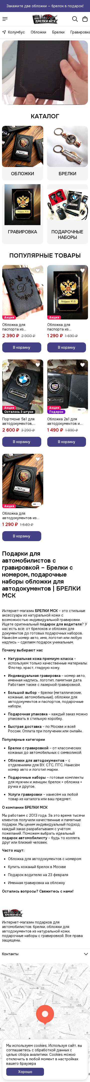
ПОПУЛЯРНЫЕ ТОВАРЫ (45, 255)
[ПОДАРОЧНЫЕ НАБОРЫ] (67, 204)
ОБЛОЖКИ (22, 173)
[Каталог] (5, 19)
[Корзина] (85, 19)
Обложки (38, 32)
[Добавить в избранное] (37, 270)
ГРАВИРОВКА (22, 232)
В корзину (21, 347)
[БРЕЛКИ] (67, 146)
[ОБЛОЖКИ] (22, 146)
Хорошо (25, 1072)
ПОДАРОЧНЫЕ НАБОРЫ (67, 234)
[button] (22, 292)
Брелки (58, 32)
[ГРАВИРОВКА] (22, 204)
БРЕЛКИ (67, 173)
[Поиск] (75, 19)
